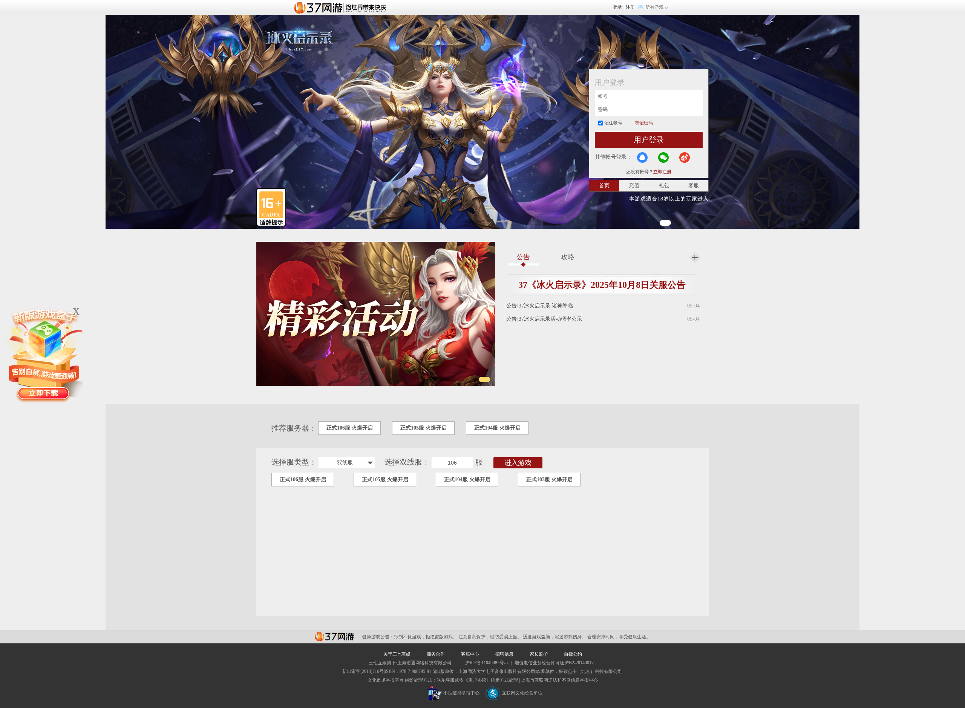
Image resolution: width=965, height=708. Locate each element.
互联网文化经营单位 (522, 693)
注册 (630, 7)
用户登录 (649, 140)
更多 (695, 257)
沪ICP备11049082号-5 (486, 662)
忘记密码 (644, 122)
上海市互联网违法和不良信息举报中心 (559, 680)
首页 (604, 185)
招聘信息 (504, 654)
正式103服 (549, 479)
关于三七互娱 (397, 654)
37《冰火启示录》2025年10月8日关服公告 (602, 285)
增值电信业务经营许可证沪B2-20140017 (554, 662)
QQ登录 (642, 157)
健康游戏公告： (378, 636)
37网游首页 (342, 7)
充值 (634, 185)
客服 (693, 185)
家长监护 (539, 654)
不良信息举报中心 (461, 693)
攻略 (567, 257)
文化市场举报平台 (386, 680)
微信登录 (663, 157)
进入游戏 (518, 462)
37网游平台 (334, 637)
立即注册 (662, 171)
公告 (523, 257)
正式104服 (497, 428)
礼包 (664, 185)
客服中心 (470, 654)
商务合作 (436, 654)
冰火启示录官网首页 (299, 38)
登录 (617, 7)
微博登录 (684, 157)
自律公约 (573, 654)
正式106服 (349, 428)
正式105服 (423, 428)
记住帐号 (613, 122)
